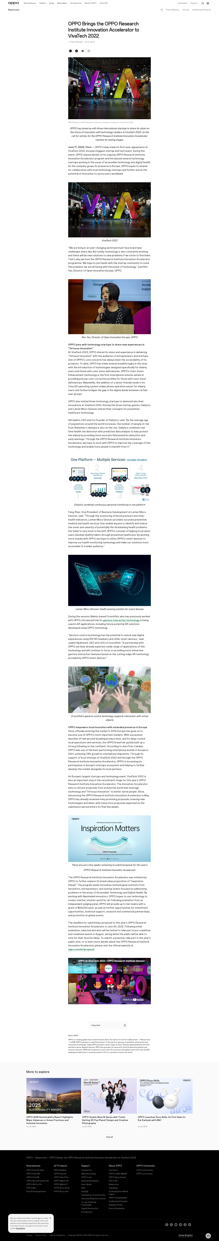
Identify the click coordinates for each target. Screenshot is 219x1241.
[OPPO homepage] (13, 3)
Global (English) (186, 1235)
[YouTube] (175, 1224)
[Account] (208, 3)
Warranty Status (88, 1174)
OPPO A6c (31, 1188)
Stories (185, 10)
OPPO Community (144, 1170)
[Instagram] (180, 1224)
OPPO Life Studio (144, 1174)
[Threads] (185, 1224)
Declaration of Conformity (93, 1195)
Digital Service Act (89, 1208)
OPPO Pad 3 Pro (61, 1177)
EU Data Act (87, 1212)
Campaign (113, 1188)
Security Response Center (93, 1199)
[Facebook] (166, 1224)
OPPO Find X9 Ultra (35, 1170)
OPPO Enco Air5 (61, 1191)
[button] (208, 1235)
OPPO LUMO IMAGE (118, 1174)
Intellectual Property (201, 10)
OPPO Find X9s (33, 1174)
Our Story (113, 1170)
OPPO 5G (113, 1181)
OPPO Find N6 (32, 1177)
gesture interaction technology (121, 620)
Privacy (29, 1235)
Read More (20, 1228)
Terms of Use (40, 1235)
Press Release (172, 10)
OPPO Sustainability (118, 1198)
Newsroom (41, 1158)
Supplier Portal (116, 1205)
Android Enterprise (90, 1181)
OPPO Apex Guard (117, 1177)
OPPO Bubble (60, 1170)
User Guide (86, 1184)
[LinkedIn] (189, 1224)
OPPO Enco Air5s (62, 1188)
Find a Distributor (117, 1208)
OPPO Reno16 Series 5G (37, 1181)
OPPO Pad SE (60, 1174)
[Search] (203, 3)
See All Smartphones (36, 1191)
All (162, 10)
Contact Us (86, 1170)
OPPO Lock (86, 1177)
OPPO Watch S (60, 1184)
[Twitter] (171, 1224)
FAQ (83, 1188)
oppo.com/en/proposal (81, 949)
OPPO (29, 1158)
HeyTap (84, 1191)
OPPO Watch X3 (61, 1181)
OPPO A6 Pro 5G (34, 1184)
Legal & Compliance (57, 1235)
